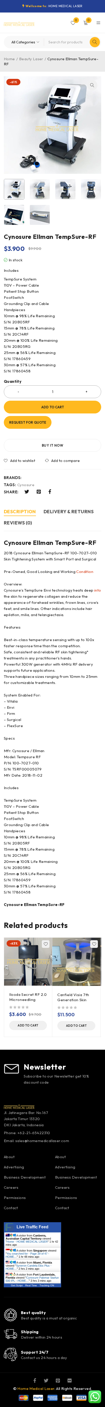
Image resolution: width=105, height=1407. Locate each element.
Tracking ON (47, 1285)
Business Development (25, 1177)
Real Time (31, 1285)
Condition (84, 571)
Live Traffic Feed (32, 1227)
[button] (92, 85)
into (97, 590)
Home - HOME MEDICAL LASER (27, 1241)
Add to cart (52, 407)
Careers (11, 1187)
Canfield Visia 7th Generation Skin (73, 997)
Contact (11, 1207)
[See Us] (58, 1380)
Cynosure (25, 485)
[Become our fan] (34, 1380)
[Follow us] (46, 1380)
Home (9, 58)
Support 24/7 (34, 1352)
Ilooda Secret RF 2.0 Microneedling (28, 997)
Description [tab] (20, 512)
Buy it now (52, 445)
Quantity (12, 381)
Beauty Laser (31, 58)
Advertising (14, 1167)
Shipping (30, 1331)
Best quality (33, 1312)
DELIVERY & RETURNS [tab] (69, 512)
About (9, 1156)
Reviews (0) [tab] (18, 523)
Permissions (15, 1197)
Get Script (17, 1285)
